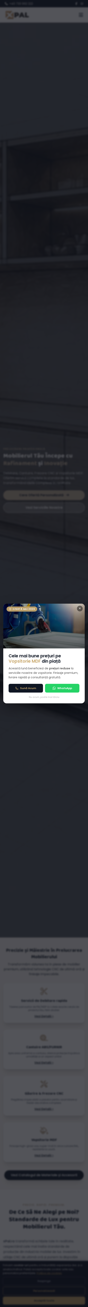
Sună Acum (28, 688)
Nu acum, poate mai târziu (44, 697)
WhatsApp (64, 688)
